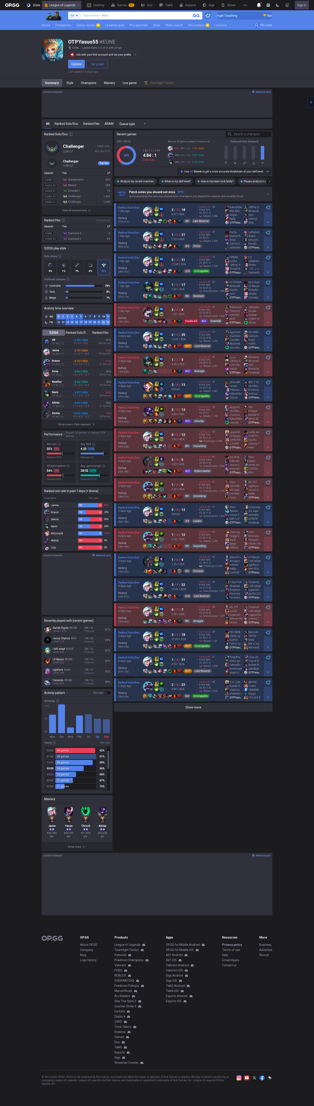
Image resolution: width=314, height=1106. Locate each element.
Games (119, 1037)
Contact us (229, 965)
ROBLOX (120, 975)
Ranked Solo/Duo (77, 332)
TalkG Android (175, 985)
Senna (56, 413)
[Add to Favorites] (120, 42)
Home (46, 25)
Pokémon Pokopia (126, 985)
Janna (55, 350)
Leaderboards (115, 25)
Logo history (88, 960)
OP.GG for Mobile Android (183, 944)
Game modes (87, 25)
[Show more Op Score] (268, 172)
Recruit (264, 955)
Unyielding (199, 446)
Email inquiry (230, 960)
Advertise (265, 950)
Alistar (56, 402)
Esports (119, 1052)
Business (265, 944)
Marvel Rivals (123, 991)
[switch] (102, 693)
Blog (83, 955)
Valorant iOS (174, 970)
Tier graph (97, 64)
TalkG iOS (172, 991)
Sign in (301, 5)
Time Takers (122, 1026)
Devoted (198, 571)
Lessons (220, 25)
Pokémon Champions (129, 960)
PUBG (118, 970)
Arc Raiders (122, 996)
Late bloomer (201, 221)
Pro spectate (139, 25)
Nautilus (57, 381)
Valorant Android (177, 965)
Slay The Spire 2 (125, 1001)
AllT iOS (171, 960)
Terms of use (231, 950)
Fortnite (119, 1011)
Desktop (120, 1032)
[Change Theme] (277, 5)
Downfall (216, 321)
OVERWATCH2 (124, 980)
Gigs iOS (171, 980)
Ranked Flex (100, 332)
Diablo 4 (119, 1016)
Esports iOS (174, 1001)
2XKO (118, 1021)
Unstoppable (201, 271)
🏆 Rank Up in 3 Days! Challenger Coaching (268, 15)
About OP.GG (88, 944)
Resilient (198, 296)
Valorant (120, 965)
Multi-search (174, 25)
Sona (55, 371)
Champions (63, 25)
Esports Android (177, 996)
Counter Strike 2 (125, 1006)
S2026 (53, 332)
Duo (117, 1042)
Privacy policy (232, 944)
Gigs (117, 1057)
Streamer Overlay (126, 1062)
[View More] (245, 5)
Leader (197, 521)
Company (86, 950)
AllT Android (174, 955)
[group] (77, 768)
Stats (156, 25)
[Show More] (259, 5)
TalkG (118, 1047)
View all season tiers (74, 210)
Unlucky (199, 421)
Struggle (198, 621)
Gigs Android (174, 975)
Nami (55, 392)
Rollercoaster (202, 471)
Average (199, 371)
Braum (56, 360)
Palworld (120, 955)
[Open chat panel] (311, 102)
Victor (196, 246)
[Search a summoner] (195, 15)
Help (225, 955)
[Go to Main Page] (12, 5)
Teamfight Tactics (126, 950)
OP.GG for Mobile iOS (180, 950)
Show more (193, 707)
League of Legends (62, 5)
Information (198, 25)
